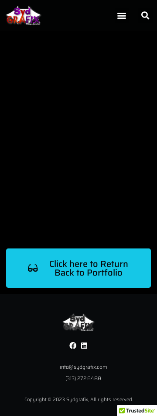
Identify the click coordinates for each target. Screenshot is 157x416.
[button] (122, 15)
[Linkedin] (84, 345)
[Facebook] (73, 345)
